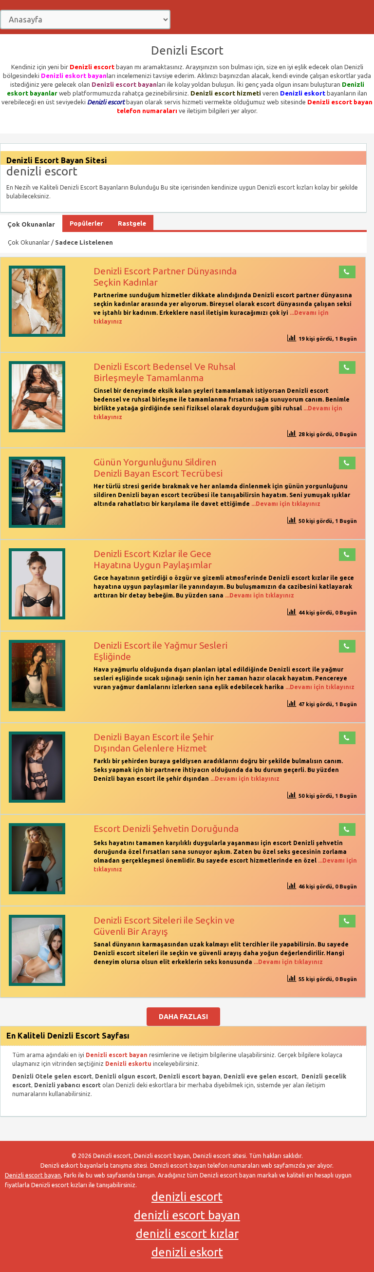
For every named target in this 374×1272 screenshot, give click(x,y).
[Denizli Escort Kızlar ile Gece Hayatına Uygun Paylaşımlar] (37, 617)
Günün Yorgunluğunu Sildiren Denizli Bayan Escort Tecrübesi (158, 468)
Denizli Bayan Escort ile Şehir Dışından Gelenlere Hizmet (154, 742)
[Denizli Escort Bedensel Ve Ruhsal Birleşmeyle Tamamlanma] (37, 430)
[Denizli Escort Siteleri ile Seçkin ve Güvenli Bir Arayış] (37, 984)
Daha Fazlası (183, 1017)
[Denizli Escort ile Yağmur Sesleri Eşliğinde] (37, 709)
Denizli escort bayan (33, 1175)
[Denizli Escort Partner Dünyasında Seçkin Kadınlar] (37, 334)
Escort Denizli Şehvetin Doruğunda (166, 828)
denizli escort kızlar (187, 1233)
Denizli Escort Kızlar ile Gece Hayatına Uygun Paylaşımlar (153, 559)
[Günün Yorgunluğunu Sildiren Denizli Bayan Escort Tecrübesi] (37, 525)
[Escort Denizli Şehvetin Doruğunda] (37, 892)
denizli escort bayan (187, 1215)
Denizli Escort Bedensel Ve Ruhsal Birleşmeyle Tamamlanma (165, 372)
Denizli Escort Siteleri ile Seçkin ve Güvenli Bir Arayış (164, 926)
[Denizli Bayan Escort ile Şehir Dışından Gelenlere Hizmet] (37, 800)
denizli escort (187, 1196)
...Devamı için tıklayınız (285, 504)
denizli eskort (187, 1252)
